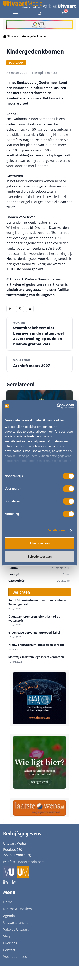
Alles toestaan (40, 543)
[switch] (68, 488)
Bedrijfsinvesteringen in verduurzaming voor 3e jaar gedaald (39, 602)
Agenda (9, 916)
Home (8, 902)
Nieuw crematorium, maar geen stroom (36, 645)
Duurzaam (14, 36)
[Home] (4, 36)
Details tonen (57, 530)
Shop (7, 936)
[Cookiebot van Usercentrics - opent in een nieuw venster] (56, 406)
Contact (9, 950)
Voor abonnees (15, 956)
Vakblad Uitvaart (16, 929)
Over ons (10, 943)
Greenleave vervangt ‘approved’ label (34, 633)
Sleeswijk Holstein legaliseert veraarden (36, 657)
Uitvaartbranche (15, 922)
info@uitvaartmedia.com (25, 862)
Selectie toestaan (40, 556)
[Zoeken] (39, 13)
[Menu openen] (15, 13)
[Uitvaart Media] (39, 4)
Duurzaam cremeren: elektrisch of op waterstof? (34, 618)
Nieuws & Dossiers (17, 909)
